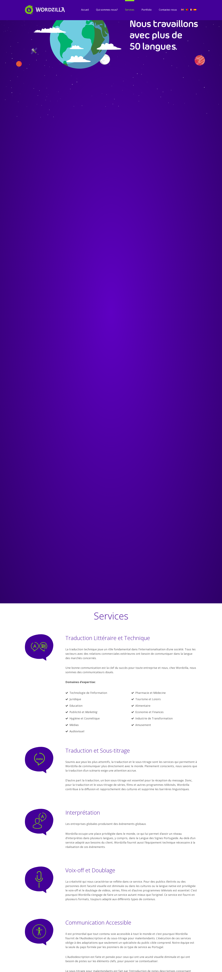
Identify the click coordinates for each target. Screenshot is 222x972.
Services (129, 9)
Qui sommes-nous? (107, 9)
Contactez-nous (168, 9)
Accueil (85, 9)
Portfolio (147, 9)
